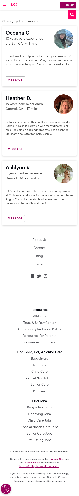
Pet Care (39, 391)
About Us (39, 239)
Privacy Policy (32, 462)
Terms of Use (56, 458)
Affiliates (39, 316)
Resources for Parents (39, 335)
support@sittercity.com (50, 480)
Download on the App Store (39, 293)
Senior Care (40, 384)
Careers (40, 248)
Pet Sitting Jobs (39, 440)
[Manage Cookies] (6, 489)
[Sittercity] (13, 5)
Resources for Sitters (39, 342)
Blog (39, 256)
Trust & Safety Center (39, 322)
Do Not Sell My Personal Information (39, 466)
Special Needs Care (39, 378)
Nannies (39, 365)
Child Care (39, 371)
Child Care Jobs (40, 420)
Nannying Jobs (39, 414)
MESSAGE (15, 79)
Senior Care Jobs (39, 433)
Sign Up (68, 5)
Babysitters (39, 358)
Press (39, 264)
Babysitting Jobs (39, 407)
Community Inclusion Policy (39, 329)
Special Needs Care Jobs (39, 427)
